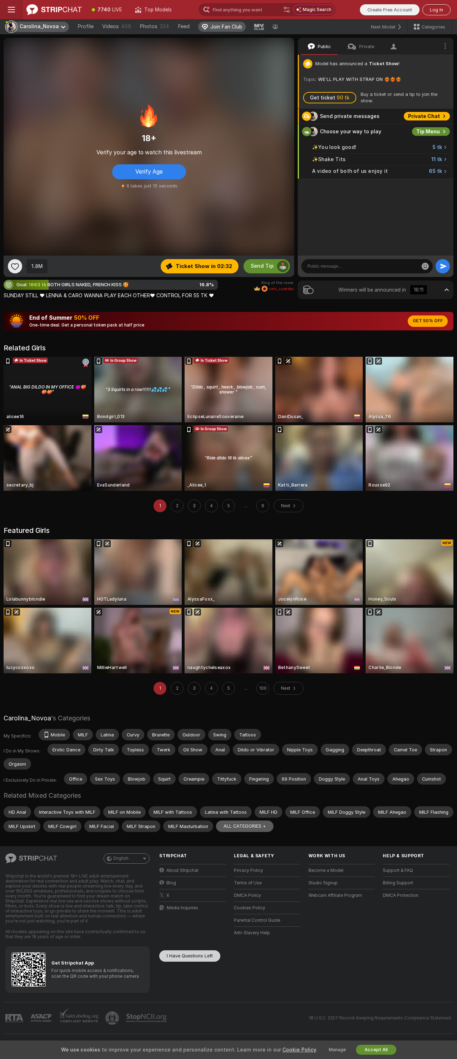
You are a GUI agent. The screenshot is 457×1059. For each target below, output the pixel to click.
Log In (436, 9)
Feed (184, 26)
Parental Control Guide (257, 920)
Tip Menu (428, 131)
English (121, 858)
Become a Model (325, 870)
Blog (171, 882)
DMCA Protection (400, 895)
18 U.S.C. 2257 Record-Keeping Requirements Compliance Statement (380, 1018)
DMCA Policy (247, 895)
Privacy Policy (248, 870)
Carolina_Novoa (27, 718)
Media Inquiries (182, 907)
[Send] (443, 266)
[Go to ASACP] (41, 1018)
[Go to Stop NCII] (147, 1018)
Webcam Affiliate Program (335, 895)
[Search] (287, 10)
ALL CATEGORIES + (245, 826)
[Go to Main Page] (54, 9)
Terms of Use (248, 882)
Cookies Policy (249, 907)
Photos (154, 26)
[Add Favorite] (15, 266)
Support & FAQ (398, 870)
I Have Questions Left (190, 955)
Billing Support (398, 882)
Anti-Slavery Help (252, 932)
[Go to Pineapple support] (112, 1018)
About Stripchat (182, 870)
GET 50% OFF (428, 320)
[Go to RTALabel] (15, 1018)
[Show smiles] (425, 266)
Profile (85, 26)
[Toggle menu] (11, 9)
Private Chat (424, 116)
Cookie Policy (299, 1050)
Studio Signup (323, 882)
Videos (116, 26)
